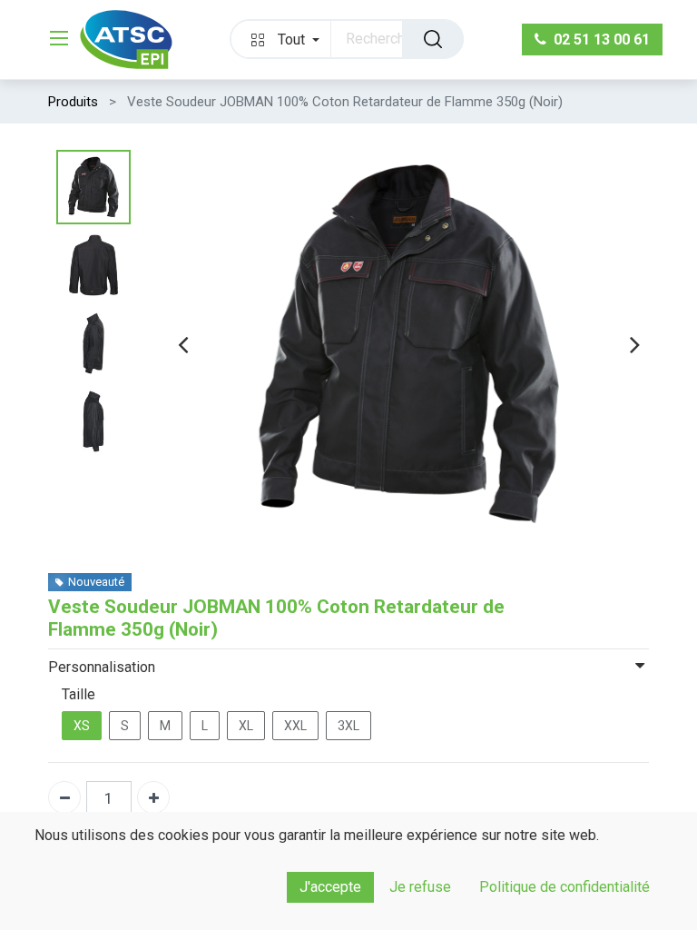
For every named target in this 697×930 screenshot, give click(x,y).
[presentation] (183, 344)
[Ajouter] (153, 797)
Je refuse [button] (420, 886)
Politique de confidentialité (564, 886)
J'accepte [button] (330, 886)
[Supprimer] (64, 797)
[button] (281, 39)
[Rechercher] (433, 39)
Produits (73, 102)
